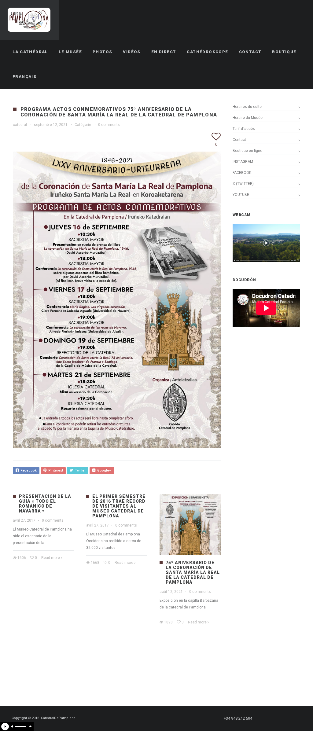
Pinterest (54, 470)
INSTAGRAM (243, 162)
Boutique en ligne (247, 151)
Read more (50, 558)
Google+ (103, 470)
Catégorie (83, 125)
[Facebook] (267, 718)
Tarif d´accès (244, 129)
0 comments (109, 125)
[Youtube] (300, 718)
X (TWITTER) (243, 184)
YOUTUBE (241, 195)
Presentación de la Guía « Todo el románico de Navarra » (45, 503)
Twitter (79, 470)
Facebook (28, 470)
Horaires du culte (247, 107)
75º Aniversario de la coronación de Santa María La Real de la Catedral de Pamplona (193, 572)
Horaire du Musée (248, 118)
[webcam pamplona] (266, 261)
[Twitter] (278, 718)
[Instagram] (289, 718)
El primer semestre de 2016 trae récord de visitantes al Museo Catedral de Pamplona (118, 506)
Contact (239, 140)
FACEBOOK (242, 173)
